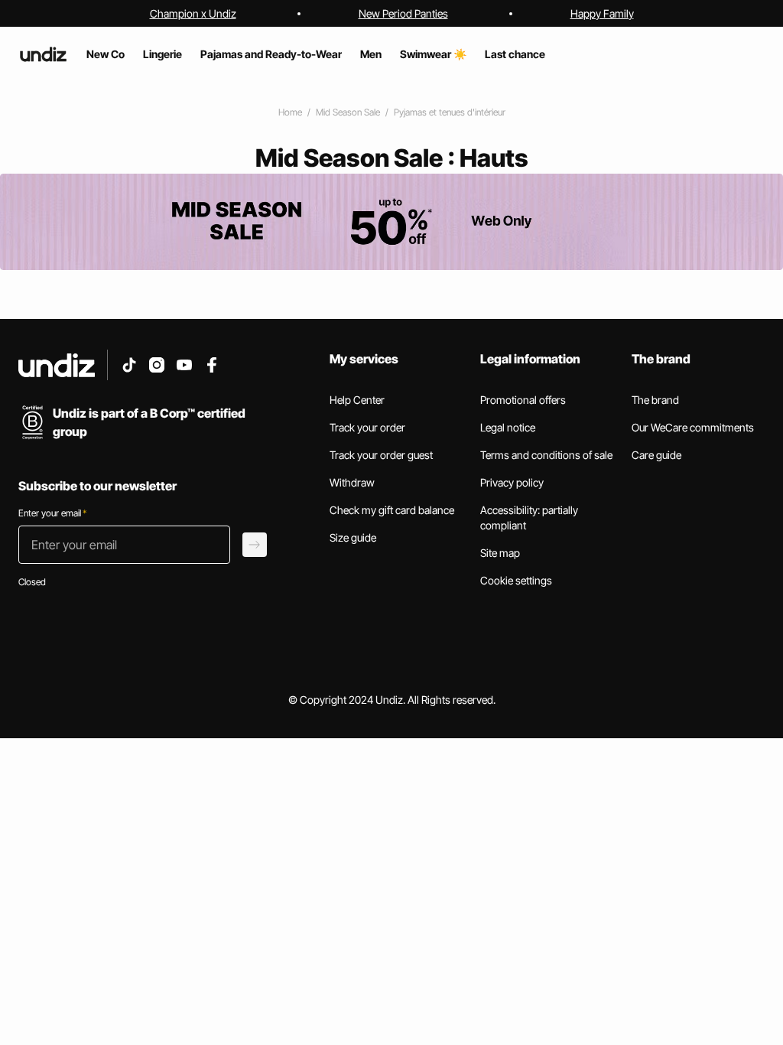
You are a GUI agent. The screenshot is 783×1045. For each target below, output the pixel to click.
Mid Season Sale (348, 112)
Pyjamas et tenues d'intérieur (449, 112)
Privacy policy (512, 482)
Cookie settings (516, 580)
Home (290, 112)
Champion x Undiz (193, 13)
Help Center (357, 399)
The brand (655, 399)
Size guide (353, 537)
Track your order (367, 427)
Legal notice (507, 427)
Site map (500, 552)
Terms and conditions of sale (546, 454)
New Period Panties (403, 13)
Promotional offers (523, 399)
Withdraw (352, 482)
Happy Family (602, 13)
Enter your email (52, 513)
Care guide (656, 454)
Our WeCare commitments (693, 427)
